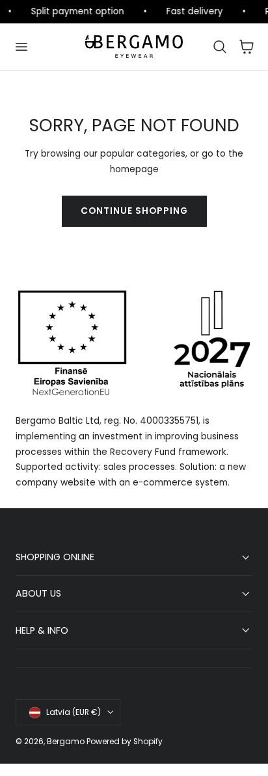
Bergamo (66, 741)
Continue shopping (134, 211)
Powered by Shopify (125, 741)
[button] (21, 46)
